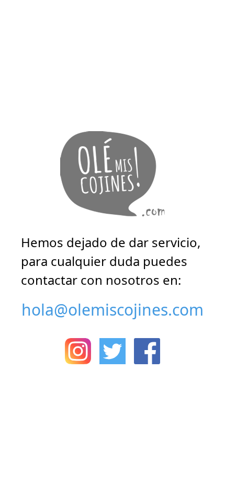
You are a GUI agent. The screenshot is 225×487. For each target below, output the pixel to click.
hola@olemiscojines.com (112, 309)
